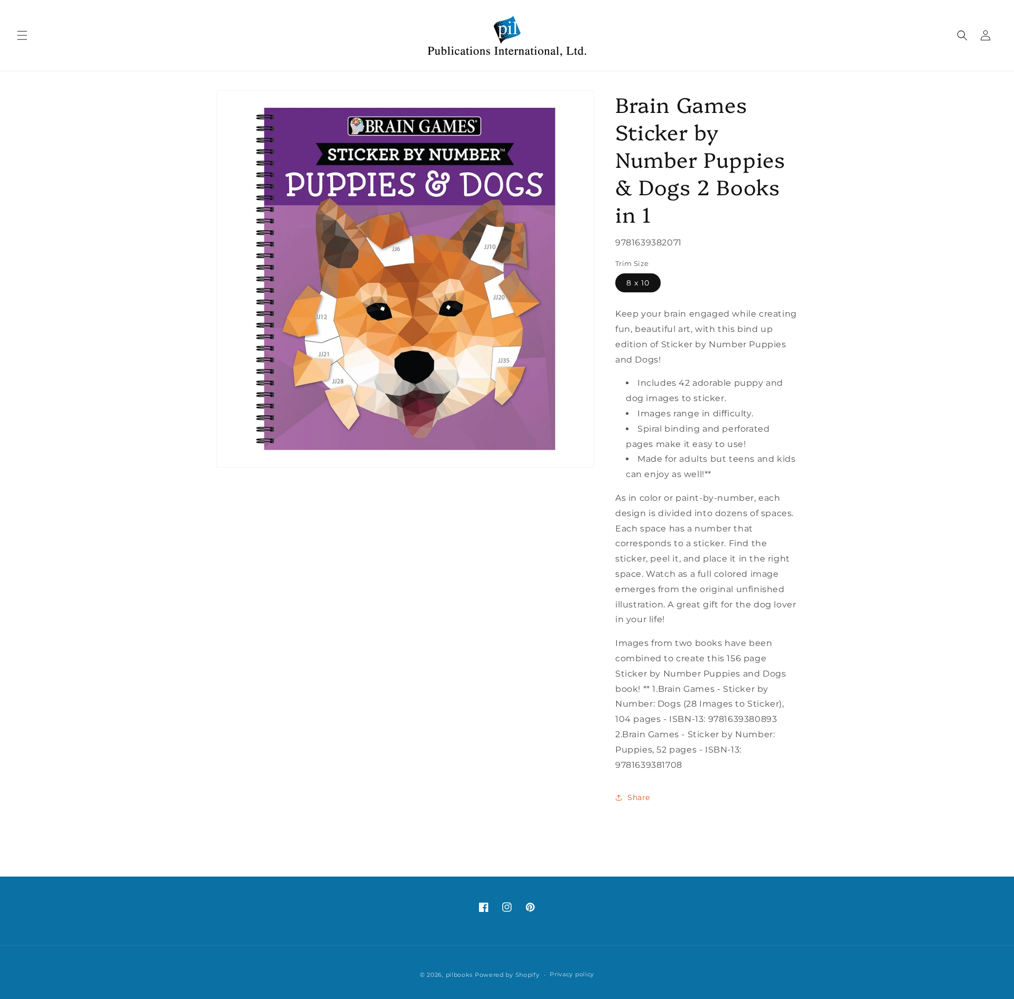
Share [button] (638, 797)
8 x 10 (638, 283)
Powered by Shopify (507, 974)
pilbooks (459, 974)
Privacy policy (572, 974)
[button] (22, 35)
